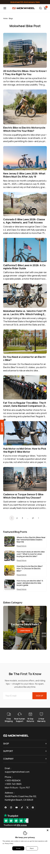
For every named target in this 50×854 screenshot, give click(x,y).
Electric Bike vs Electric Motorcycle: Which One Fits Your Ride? (24, 129)
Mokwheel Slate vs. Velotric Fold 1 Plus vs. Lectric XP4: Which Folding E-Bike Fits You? (25, 312)
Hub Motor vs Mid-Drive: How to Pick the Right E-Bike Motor (24, 450)
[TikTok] (22, 807)
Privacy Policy (9, 843)
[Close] (47, 830)
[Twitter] (27, 807)
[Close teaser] (5, 420)
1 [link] (11, 518)
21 (33, 518)
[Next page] (38, 518)
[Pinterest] (32, 807)
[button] (4, 427)
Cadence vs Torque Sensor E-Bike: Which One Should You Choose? (23, 496)
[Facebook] (5, 807)
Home (5, 18)
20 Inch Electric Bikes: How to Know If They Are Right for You (25, 72)
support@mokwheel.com (17, 771)
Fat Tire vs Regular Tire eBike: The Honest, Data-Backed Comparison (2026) (25, 404)
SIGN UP (39, 696)
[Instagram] (11, 807)
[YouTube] (16, 807)
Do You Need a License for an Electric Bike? (24, 358)
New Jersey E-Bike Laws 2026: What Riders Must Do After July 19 (24, 175)
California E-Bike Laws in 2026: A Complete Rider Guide (24, 267)
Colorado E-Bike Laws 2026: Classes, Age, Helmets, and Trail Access (24, 221)
